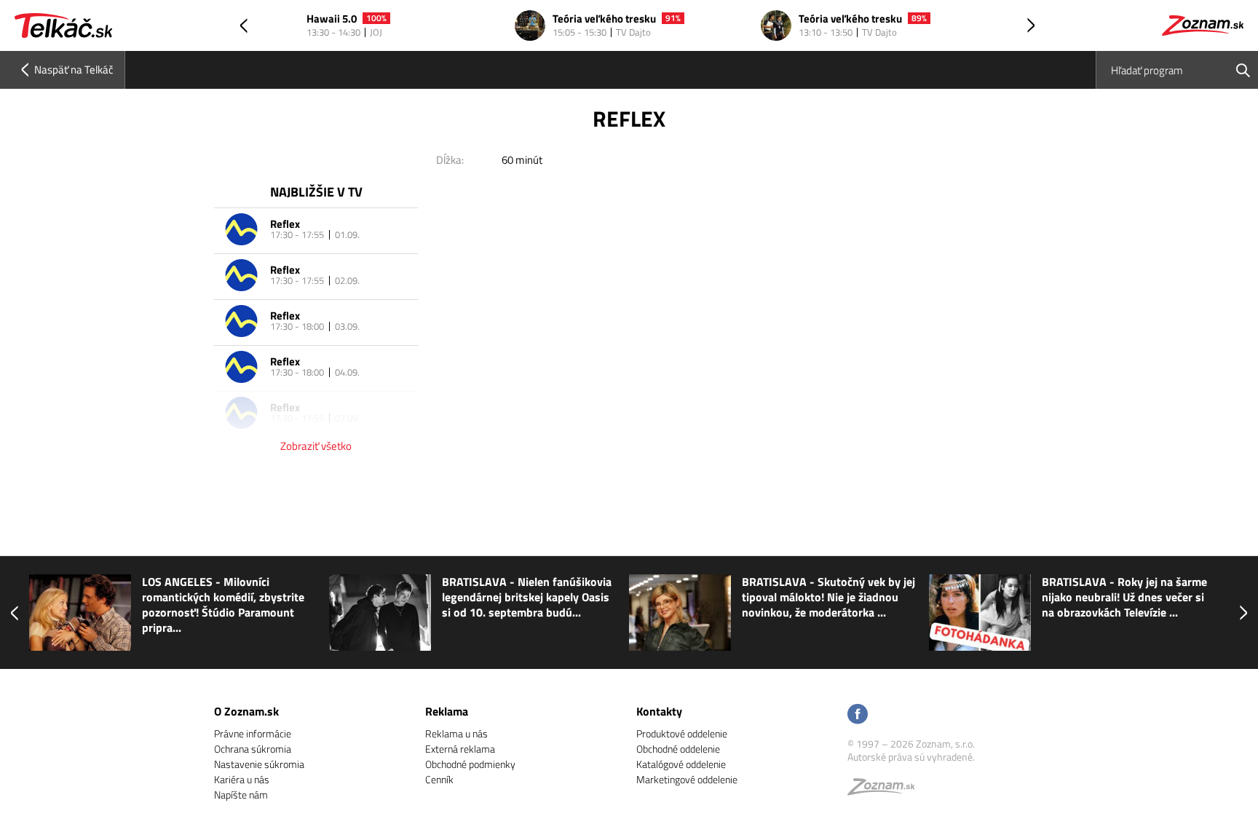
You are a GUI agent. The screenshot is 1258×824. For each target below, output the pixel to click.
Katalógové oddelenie (681, 764)
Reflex (285, 223)
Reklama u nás (456, 733)
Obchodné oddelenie (678, 748)
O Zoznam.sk (246, 711)
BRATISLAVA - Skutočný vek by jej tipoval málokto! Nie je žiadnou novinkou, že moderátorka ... (828, 597)
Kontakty (659, 711)
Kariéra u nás (241, 779)
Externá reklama (460, 748)
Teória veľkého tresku (604, 19)
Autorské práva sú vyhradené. (911, 756)
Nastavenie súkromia (259, 764)
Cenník (439, 779)
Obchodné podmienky (470, 764)
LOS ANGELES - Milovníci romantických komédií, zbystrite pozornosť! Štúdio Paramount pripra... (223, 604)
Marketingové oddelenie (686, 779)
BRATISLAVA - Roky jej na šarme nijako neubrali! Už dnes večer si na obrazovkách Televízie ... (1124, 597)
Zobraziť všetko (316, 445)
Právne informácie (252, 733)
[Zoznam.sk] (886, 790)
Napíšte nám (241, 794)
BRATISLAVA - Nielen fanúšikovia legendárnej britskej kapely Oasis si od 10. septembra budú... (527, 597)
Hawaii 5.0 (331, 19)
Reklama (446, 711)
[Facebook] (857, 715)
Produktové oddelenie (681, 733)
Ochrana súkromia (252, 748)
